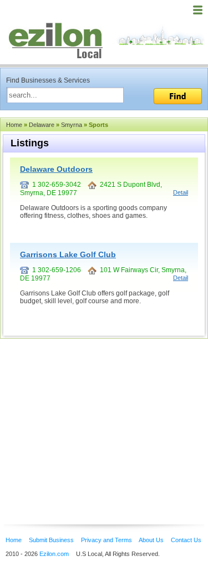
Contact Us (186, 540)
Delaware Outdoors (56, 169)
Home (14, 124)
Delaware (41, 124)
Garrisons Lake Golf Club (68, 254)
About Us (151, 540)
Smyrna (71, 124)
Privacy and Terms (106, 540)
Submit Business (51, 540)
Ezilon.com (54, 553)
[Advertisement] (89, 414)
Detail (180, 192)
